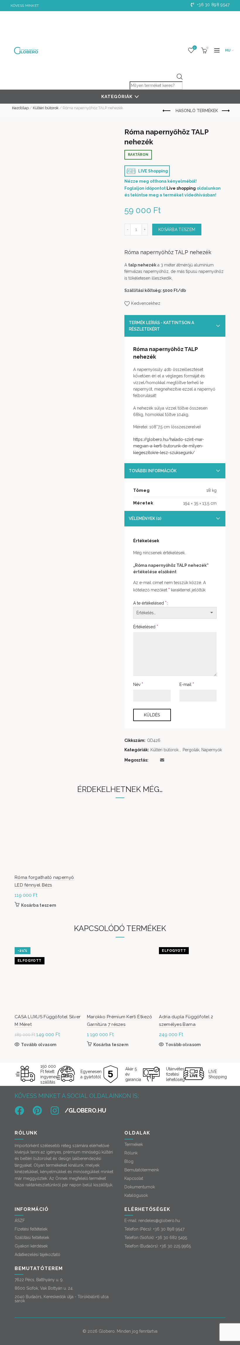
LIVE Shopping (152, 171)
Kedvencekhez (145, 303)
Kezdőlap (20, 108)
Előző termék (167, 111)
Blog (128, 1161)
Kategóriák (117, 96)
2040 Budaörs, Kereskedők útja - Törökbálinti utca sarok (62, 1298)
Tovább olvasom (38, 1044)
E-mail (186, 684)
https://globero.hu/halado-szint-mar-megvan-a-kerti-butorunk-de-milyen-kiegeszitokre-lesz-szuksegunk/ (168, 446)
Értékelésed (145, 626)
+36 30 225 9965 (175, 1246)
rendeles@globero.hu (159, 1220)
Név (138, 684)
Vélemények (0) (145, 518)
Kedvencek (194, 47)
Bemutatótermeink (141, 1170)
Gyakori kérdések (31, 1246)
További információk (152, 470)
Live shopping (181, 188)
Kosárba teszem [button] (38, 905)
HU (228, 50)
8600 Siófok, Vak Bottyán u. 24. (44, 1288)
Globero (107, 1331)
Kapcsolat (133, 1178)
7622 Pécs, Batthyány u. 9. (39, 1279)
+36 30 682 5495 (171, 1237)
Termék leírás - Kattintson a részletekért (161, 325)
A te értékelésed (150, 603)
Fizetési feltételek (31, 1229)
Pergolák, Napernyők (202, 749)
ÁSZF (20, 1220)
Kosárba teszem (176, 229)
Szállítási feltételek (32, 1237)
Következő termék (225, 111)
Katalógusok (136, 1195)
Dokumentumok (139, 1187)
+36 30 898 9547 (212, 4)
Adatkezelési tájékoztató (37, 1254)
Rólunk (131, 1153)
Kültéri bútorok (46, 108)
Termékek (133, 1144)
